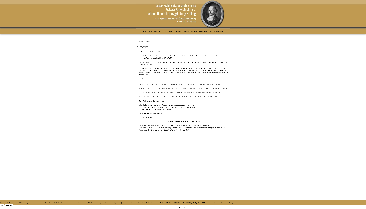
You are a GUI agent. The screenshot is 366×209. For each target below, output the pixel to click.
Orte (160, 31)
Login (211, 31)
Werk (155, 31)
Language (194, 31)
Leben (150, 31)
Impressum (219, 31)
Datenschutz (183, 208)
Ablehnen (9, 205)
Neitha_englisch (143, 47)
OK (2, 205)
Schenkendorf (203, 31)
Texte (164, 31)
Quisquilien (186, 31)
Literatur (170, 31)
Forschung (178, 31)
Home (144, 31)
